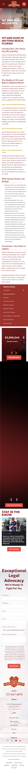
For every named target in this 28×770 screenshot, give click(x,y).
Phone (4, 611)
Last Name (5, 603)
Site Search (14, 767)
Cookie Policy (14, 765)
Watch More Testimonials (14, 505)
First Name (5, 595)
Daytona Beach (9, 287)
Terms (23, 659)
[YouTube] (16, 740)
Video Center (14, 722)
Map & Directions (14, 709)
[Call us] (24, 4)
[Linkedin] (20, 740)
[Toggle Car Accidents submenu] (23, 290)
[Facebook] (8, 740)
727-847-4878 (14, 694)
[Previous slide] (12, 353)
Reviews (14, 729)
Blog (14, 733)
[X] (12, 740)
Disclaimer (6, 765)
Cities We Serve (14, 718)
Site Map (22, 765)
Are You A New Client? (9, 627)
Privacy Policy (16, 659)
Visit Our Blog (14, 549)
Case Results (14, 725)
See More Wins (14, 357)
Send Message (14, 666)
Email (3, 619)
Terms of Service (18, 762)
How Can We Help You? (9, 634)
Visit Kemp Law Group (8, 275)
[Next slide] (15, 353)
